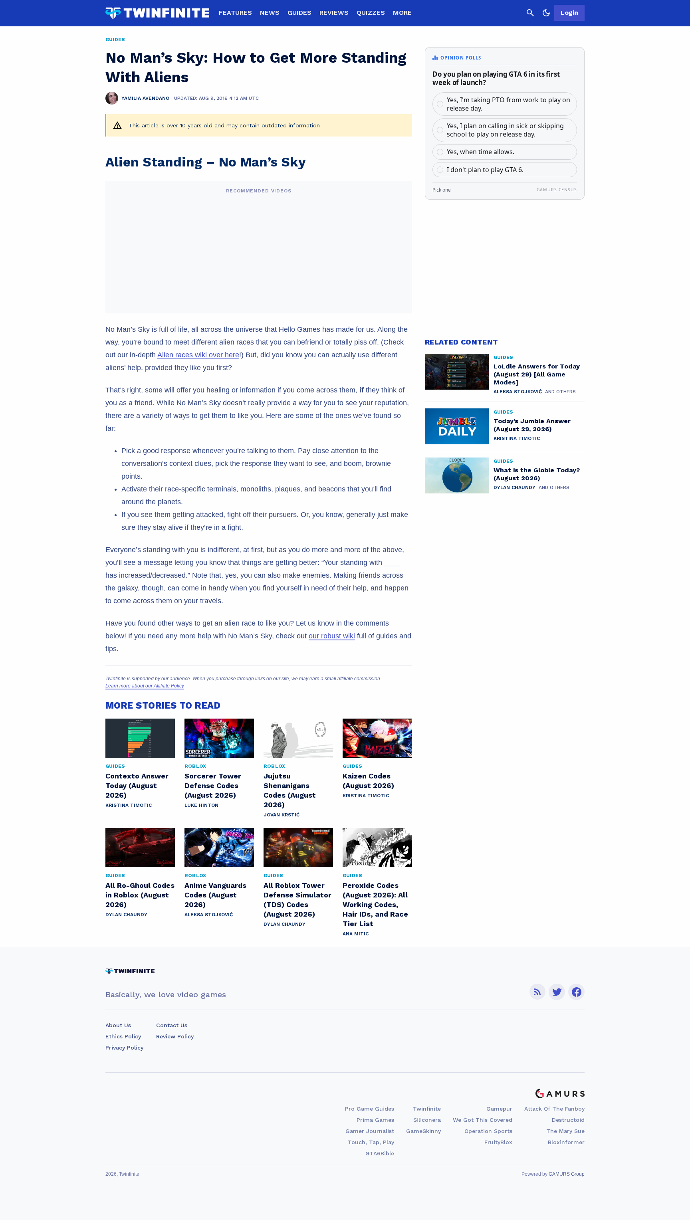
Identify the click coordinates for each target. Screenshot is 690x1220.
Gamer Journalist (369, 1131)
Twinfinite (427, 1108)
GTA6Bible (379, 1153)
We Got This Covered (482, 1120)
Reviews (334, 12)
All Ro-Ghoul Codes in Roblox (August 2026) (139, 895)
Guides (299, 12)
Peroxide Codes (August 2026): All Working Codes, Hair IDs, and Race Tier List (375, 904)
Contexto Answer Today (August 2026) (137, 785)
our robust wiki (332, 636)
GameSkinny (423, 1131)
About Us (118, 1025)
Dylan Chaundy (126, 914)
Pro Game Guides (369, 1108)
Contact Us (171, 1025)
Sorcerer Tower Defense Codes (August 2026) (212, 785)
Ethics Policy (123, 1036)
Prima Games (375, 1120)
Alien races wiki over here (198, 355)
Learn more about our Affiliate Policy (144, 686)
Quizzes (371, 12)
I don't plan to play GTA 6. (485, 169)
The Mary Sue (565, 1131)
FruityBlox (498, 1142)
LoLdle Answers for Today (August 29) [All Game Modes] (537, 374)
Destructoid (568, 1120)
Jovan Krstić (281, 815)
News (270, 12)
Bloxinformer (566, 1142)
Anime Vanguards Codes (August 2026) (215, 895)
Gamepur (499, 1108)
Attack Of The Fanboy (554, 1108)
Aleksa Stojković (208, 914)
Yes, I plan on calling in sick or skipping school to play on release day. (505, 130)
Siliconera (427, 1120)
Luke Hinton (201, 805)
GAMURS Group (567, 1174)
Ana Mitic (356, 934)
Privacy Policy (124, 1047)
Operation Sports (488, 1131)
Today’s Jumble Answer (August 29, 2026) (532, 425)
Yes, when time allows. (480, 151)
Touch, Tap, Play (371, 1142)
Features (235, 12)
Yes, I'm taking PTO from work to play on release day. (508, 104)
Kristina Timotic (128, 805)
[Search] (530, 13)
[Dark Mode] (546, 13)
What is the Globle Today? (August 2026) (537, 474)
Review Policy (175, 1036)
